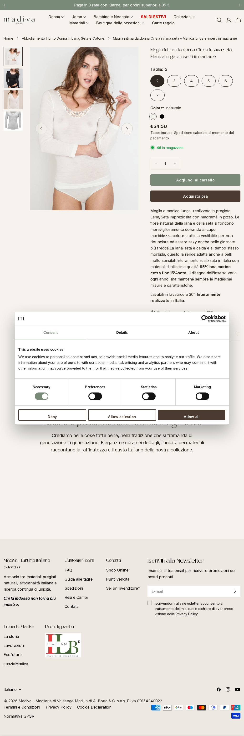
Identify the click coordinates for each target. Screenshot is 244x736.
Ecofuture (13, 654)
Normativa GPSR (19, 716)
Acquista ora (195, 196)
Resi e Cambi (76, 597)
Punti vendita (117, 579)
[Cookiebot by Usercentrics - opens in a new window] (205, 318)
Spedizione (183, 133)
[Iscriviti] (235, 591)
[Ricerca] (219, 20)
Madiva (26, 701)
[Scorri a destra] (127, 128)
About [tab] (193, 332)
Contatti (71, 606)
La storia (11, 636)
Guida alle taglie (79, 579)
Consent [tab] (50, 332)
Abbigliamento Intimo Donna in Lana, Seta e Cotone (63, 38)
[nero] (162, 116)
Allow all (192, 417)
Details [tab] (122, 332)
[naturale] (153, 116)
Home (8, 38)
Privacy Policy (58, 707)
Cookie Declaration (94, 707)
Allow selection (122, 417)
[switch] (95, 396)
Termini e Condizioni (22, 707)
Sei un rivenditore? (123, 588)
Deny (52, 417)
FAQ (68, 570)
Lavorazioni (14, 645)
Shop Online (117, 570)
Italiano (10, 689)
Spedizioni (74, 588)
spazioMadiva (16, 663)
